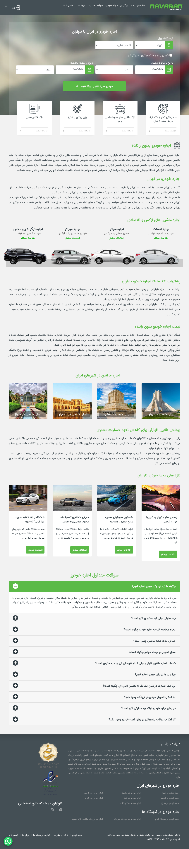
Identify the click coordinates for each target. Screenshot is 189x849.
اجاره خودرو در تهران (170, 793)
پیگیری (124, 6)
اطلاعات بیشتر (161, 238)
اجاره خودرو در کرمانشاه (130, 803)
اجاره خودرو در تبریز (94, 798)
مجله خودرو (111, 6)
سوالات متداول (95, 6)
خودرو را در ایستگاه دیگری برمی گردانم (148, 55)
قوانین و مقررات (61, 835)
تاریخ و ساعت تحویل (162, 63)
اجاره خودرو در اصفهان (169, 798)
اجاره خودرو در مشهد (131, 793)
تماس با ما (68, 6)
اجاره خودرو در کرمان (93, 793)
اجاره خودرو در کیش (132, 798)
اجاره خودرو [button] (138, 6)
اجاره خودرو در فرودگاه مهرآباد (127, 819)
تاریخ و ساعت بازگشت (82, 63)
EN (6, 7)
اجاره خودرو (77, 835)
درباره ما (81, 6)
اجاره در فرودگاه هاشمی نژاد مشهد (87, 819)
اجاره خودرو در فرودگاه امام (167, 819)
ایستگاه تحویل (165, 38)
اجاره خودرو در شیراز (170, 803)
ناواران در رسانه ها (41, 835)
